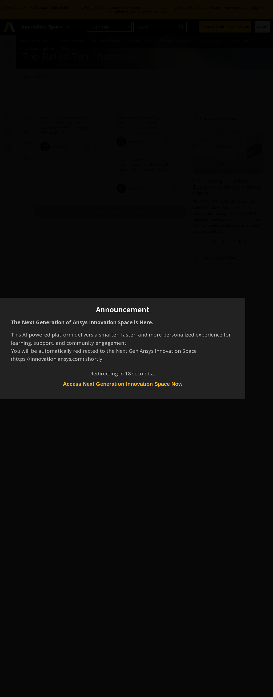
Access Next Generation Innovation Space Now (123, 384)
